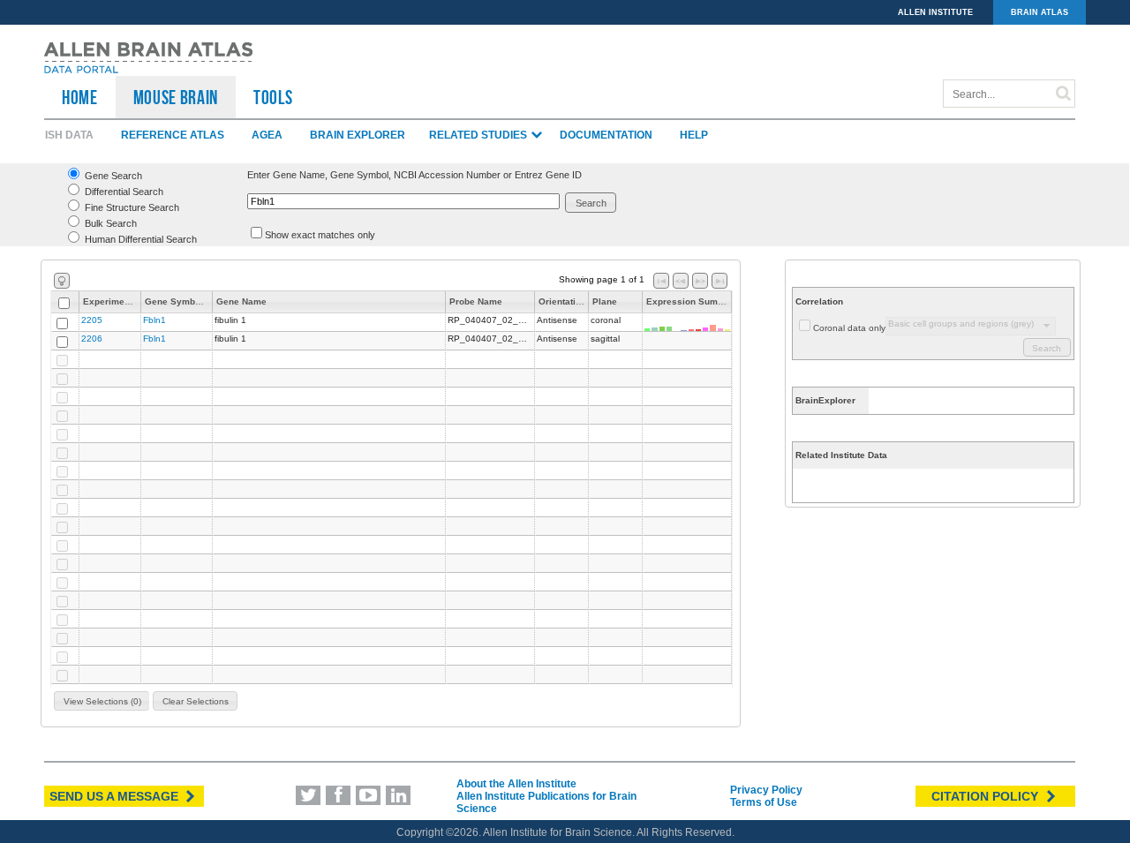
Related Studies (479, 135)
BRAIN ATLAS (1039, 12)
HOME (80, 97)
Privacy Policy (766, 790)
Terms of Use (763, 802)
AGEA (267, 135)
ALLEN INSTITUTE (935, 12)
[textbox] (403, 201)
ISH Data (69, 135)
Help (694, 135)
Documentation (606, 135)
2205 (91, 320)
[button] (591, 202)
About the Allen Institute (516, 784)
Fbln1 (154, 320)
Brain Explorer (357, 135)
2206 (91, 338)
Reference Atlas (172, 135)
